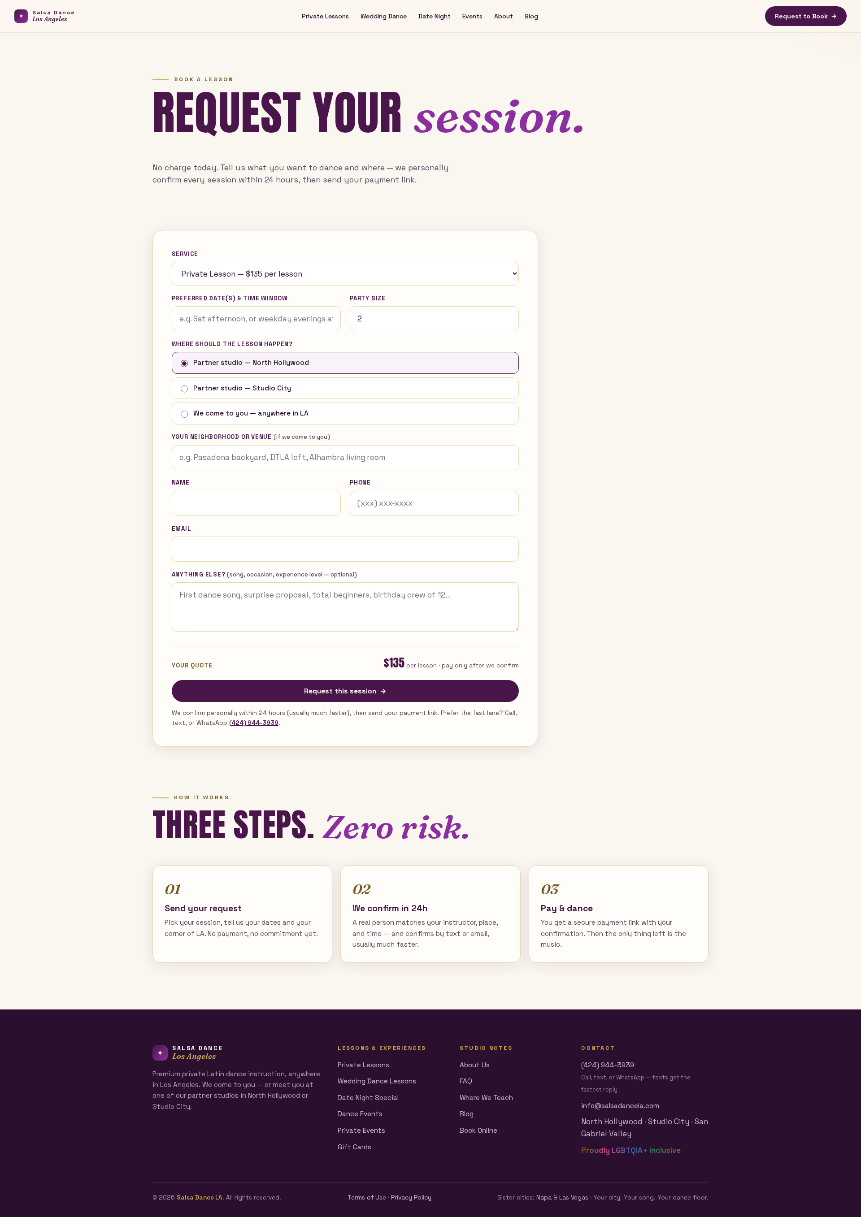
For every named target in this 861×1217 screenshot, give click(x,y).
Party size (368, 298)
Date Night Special (368, 1097)
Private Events (361, 1130)
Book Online (478, 1130)
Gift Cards (354, 1147)
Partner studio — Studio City (242, 388)
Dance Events (360, 1113)
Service (185, 254)
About (503, 16)
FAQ (466, 1081)
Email (181, 529)
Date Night (434, 16)
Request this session (345, 691)
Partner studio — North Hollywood (251, 362)
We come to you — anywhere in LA (251, 413)
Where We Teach (486, 1097)
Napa (544, 1197)
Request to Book (806, 16)
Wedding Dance (384, 16)
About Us (475, 1065)
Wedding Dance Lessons (377, 1081)
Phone (360, 482)
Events (472, 16)
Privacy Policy (411, 1197)
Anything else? (264, 574)
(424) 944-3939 (253, 723)
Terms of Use (367, 1197)
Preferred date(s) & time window (230, 298)
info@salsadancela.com (620, 1105)
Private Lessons (325, 16)
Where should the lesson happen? (232, 344)
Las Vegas (573, 1197)
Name (181, 482)
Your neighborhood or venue (251, 437)
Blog (531, 16)
